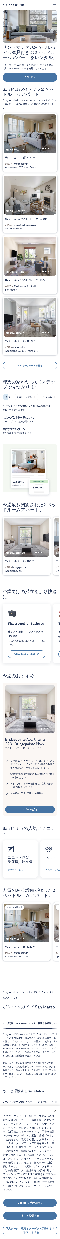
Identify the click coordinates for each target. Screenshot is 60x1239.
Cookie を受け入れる (30, 1203)
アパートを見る (30, 809)
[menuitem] (19, 1103)
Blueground (9, 992)
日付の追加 (30, 77)
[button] (54, 5)
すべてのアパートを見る (30, 365)
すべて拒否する (30, 1215)
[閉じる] (55, 1110)
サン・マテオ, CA (28, 992)
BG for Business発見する (27, 654)
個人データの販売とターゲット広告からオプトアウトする (30, 1230)
